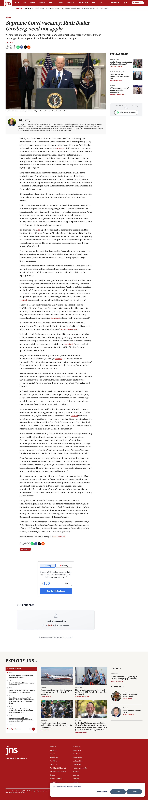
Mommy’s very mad (69, 329)
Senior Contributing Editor (118, 72)
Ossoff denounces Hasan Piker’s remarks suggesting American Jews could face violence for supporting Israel (21, 700)
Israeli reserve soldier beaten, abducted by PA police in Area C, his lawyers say (56, 725)
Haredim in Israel (89, 8)
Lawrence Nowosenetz (117, 94)
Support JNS (137, 3)
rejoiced (23, 300)
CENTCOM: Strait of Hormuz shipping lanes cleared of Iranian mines (22, 691)
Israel (17, 3)
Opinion (51, 3)
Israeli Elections (39, 8)
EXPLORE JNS (20, 660)
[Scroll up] (30, 729)
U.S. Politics (25, 549)
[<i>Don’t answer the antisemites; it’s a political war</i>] (137, 75)
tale (39, 230)
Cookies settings (102, 791)
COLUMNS (116, 686)
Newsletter (115, 3)
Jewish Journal (58, 536)
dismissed (55, 318)
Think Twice (114, 674)
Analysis (42, 3)
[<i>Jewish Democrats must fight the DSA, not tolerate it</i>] (137, 63)
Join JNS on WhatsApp (128, 112)
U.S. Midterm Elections (52, 8)
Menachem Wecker (80, 732)
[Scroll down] (33, 729)
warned (74, 416)
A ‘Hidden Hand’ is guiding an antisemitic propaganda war (124, 677)
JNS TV (60, 3)
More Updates (12, 729)
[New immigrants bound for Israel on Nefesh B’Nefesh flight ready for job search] (91, 676)
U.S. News (43, 687)
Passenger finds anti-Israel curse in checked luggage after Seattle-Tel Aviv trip (56, 692)
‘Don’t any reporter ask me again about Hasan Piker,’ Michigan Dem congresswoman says (21, 710)
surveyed (61, 148)
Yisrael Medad (127, 699)
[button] (14, 47)
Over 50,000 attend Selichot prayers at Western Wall (21, 684)
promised (68, 344)
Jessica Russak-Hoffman (82, 697)
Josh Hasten (45, 730)
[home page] (8, 3)
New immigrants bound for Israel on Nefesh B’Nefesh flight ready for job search (91, 692)
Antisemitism (83, 3)
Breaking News (15, 669)
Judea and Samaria (77, 8)
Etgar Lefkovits (46, 697)
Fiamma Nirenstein (116, 81)
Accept (118, 791)
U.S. (25, 3)
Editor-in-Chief (104, 8)
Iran (97, 8)
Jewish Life (70, 3)
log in (50, 625)
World (32, 3)
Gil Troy (9, 43)
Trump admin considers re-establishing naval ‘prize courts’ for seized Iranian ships (21, 719)
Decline (134, 791)
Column (125, 692)
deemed (58, 359)
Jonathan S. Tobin (116, 66)
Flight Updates (65, 8)
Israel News (78, 687)
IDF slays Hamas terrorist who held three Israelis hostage (21, 676)
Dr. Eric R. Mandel (128, 714)
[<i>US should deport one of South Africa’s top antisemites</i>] (137, 89)
